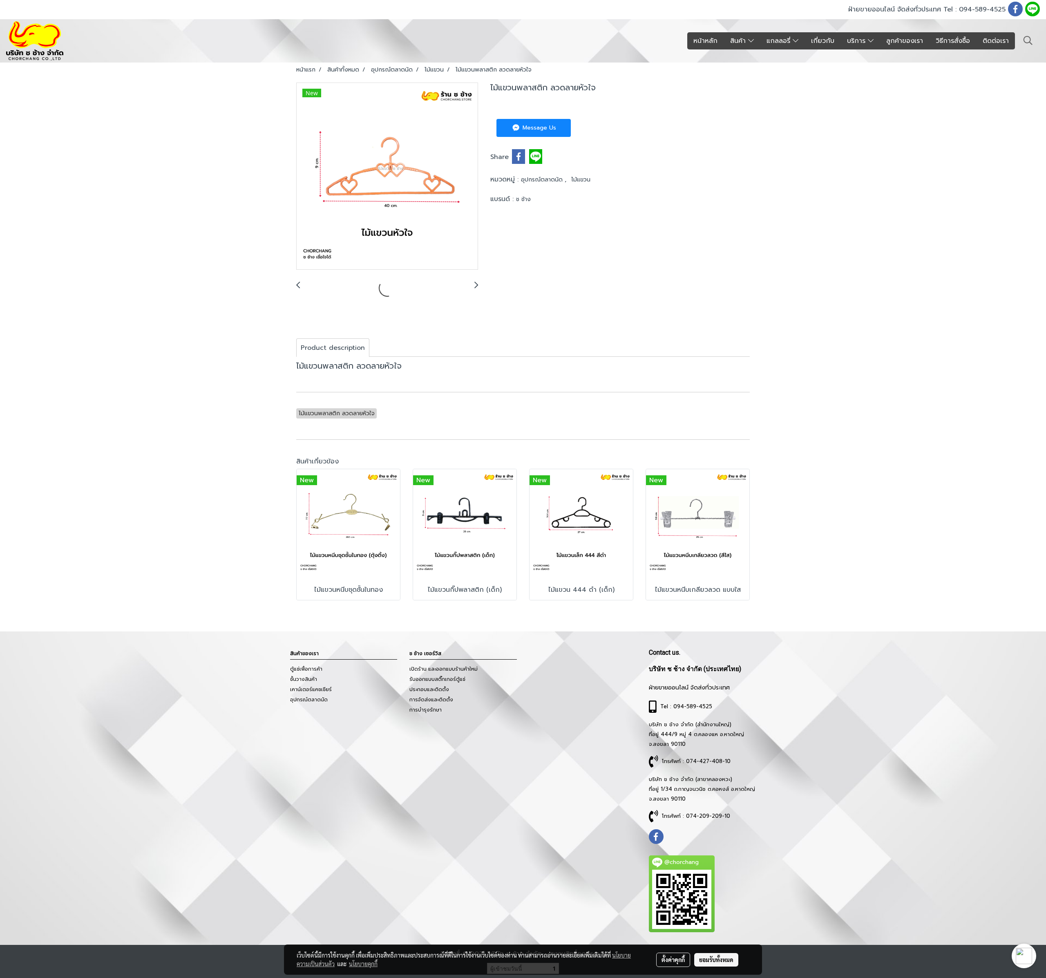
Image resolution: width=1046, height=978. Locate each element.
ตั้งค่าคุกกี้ (673, 959)
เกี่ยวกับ (822, 41)
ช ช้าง (523, 199)
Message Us (538, 127)
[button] (1028, 40)
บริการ (857, 41)
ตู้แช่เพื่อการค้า (306, 669)
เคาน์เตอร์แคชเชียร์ (311, 689)
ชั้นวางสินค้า (303, 679)
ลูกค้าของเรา (904, 41)
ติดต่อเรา (996, 41)
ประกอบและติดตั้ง (429, 689)
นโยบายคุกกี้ (363, 963)
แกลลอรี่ (780, 41)
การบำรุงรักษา (425, 710)
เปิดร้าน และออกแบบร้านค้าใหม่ (443, 669)
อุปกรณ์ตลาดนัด (543, 179)
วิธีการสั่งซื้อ (953, 41)
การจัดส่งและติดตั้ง (431, 699)
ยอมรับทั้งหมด (716, 959)
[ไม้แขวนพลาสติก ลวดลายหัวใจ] (387, 176)
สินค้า (739, 41)
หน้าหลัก (705, 41)
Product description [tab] (333, 348)
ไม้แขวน (580, 179)
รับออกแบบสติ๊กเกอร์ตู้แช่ (437, 679)
